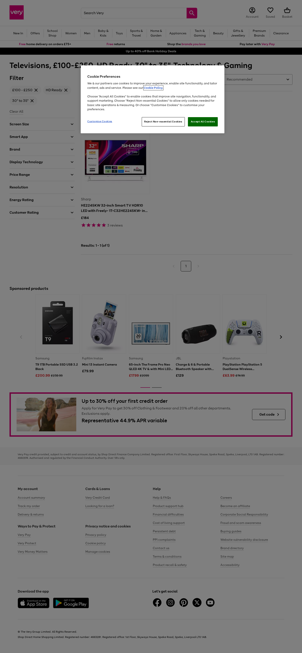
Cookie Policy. (153, 88)
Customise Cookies (99, 121)
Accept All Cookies (203, 121)
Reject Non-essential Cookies (163, 121)
